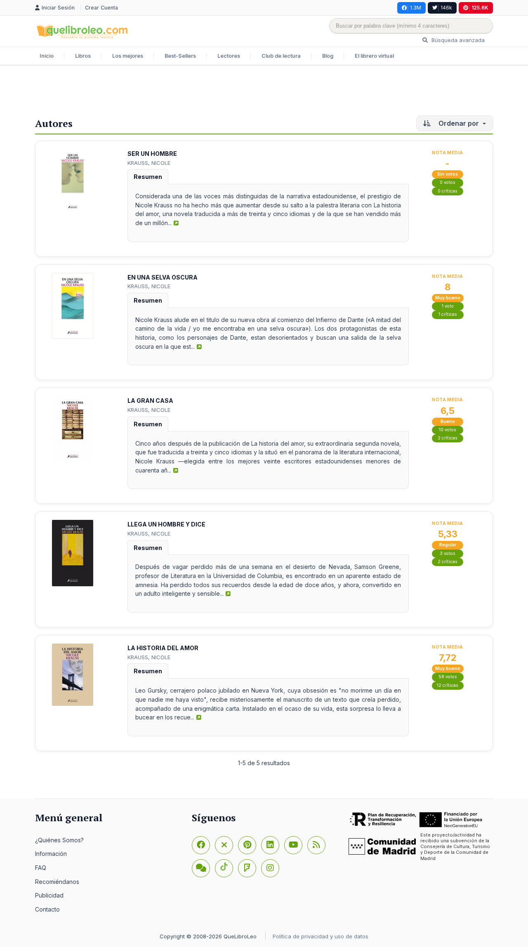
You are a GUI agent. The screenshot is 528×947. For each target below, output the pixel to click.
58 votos (447, 676)
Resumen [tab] (148, 176)
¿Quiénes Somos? (59, 840)
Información (51, 853)
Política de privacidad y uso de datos (320, 936)
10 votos (447, 429)
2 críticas (447, 438)
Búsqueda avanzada (457, 40)
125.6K (479, 8)
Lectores (228, 56)
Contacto (47, 909)
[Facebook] (201, 845)
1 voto (448, 306)
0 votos (447, 182)
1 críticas (447, 314)
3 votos (447, 553)
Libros (83, 56)
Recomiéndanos (57, 881)
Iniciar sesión (59, 8)
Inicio (47, 56)
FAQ (40, 867)
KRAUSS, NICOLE (148, 163)
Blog (327, 56)
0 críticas (447, 191)
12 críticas (447, 685)
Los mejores (127, 56)
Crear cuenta (101, 8)
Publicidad (49, 895)
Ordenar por (459, 123)
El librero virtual (374, 56)
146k (446, 8)
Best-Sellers (180, 56)
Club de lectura (281, 56)
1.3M (415, 8)
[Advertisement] (264, 92)
